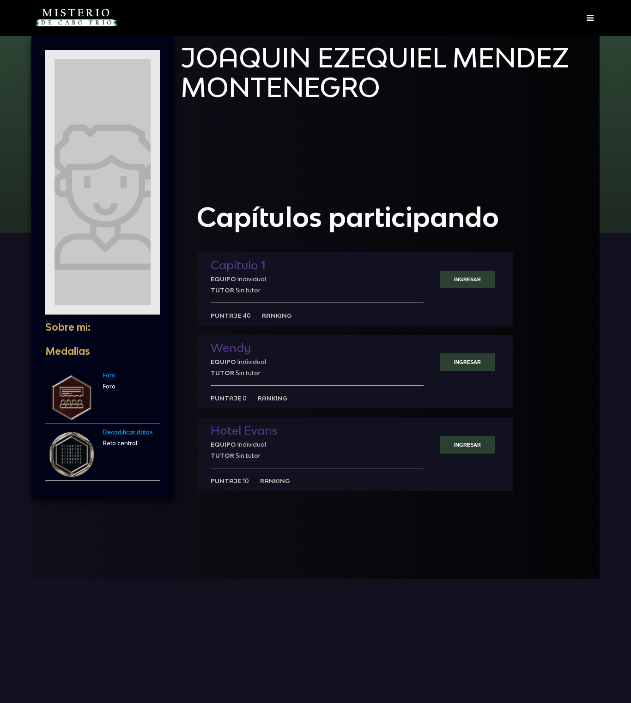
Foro (109, 375)
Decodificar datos (128, 432)
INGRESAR (467, 279)
